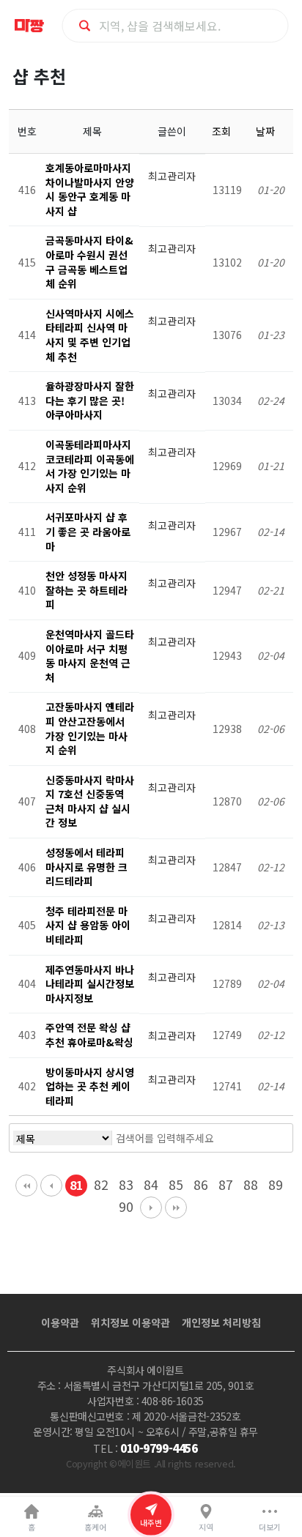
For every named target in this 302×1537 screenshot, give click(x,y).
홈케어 (95, 1527)
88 (250, 1184)
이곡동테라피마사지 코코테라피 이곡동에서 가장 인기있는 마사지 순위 (89, 466)
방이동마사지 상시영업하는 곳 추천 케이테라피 (89, 1086)
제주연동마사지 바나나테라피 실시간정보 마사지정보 (89, 983)
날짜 (267, 131)
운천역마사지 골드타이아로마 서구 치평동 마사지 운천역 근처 (89, 656)
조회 (223, 131)
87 (225, 1184)
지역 (206, 1527)
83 (126, 1184)
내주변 (151, 1522)
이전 (51, 1186)
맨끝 (176, 1207)
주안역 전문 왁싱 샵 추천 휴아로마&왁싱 (89, 1034)
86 (201, 1184)
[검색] (258, 1138)
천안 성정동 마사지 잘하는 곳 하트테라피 (86, 589)
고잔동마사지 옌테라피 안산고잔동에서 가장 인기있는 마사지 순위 (89, 728)
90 (126, 1206)
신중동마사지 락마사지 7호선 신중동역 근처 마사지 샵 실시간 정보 (89, 801)
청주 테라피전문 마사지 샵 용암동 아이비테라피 (87, 925)
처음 (26, 1186)
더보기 (270, 1527)
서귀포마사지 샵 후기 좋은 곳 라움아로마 (87, 531)
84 (151, 1184)
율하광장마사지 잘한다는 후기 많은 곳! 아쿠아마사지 (89, 400)
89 (275, 1184)
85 (176, 1184)
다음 (151, 1207)
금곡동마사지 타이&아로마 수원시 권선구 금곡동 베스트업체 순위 (89, 262)
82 (101, 1184)
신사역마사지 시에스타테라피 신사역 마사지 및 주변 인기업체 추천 (89, 335)
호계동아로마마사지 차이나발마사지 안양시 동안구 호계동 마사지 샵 (89, 189)
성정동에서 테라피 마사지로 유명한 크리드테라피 (86, 866)
